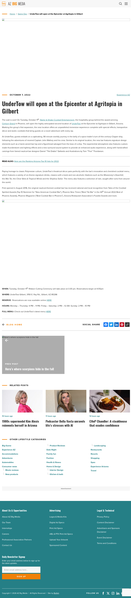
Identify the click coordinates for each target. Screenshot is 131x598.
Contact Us (7, 545)
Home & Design (53, 466)
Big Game (6, 445)
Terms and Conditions (106, 543)
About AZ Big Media (11, 516)
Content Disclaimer (105, 522)
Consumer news (9, 466)
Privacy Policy (103, 516)
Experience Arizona (100, 466)
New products (11, 474)
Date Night (51, 449)
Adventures (7, 458)
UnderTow (76, 123)
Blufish (56, 593)
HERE (49, 300)
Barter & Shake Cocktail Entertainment (57, 119)
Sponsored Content (58, 545)
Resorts (94, 453)
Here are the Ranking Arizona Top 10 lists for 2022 (36, 161)
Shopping (95, 458)
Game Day (22, 13)
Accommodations (10, 453)
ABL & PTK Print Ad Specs (61, 533)
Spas (93, 462)
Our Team (6, 522)
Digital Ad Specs (57, 522)
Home (12, 13)
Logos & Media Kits (58, 516)
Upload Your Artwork (59, 539)
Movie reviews (12, 470)
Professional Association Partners (17, 539)
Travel (93, 470)
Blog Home (14, 324)
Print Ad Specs (56, 528)
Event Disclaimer (104, 537)
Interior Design (56, 470)
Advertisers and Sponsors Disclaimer (108, 530)
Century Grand (8, 123)
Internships (7, 528)
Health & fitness (53, 462)
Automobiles (8, 462)
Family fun (51, 453)
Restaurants (96, 449)
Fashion (50, 458)
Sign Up (21, 576)
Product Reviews (57, 445)
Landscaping (100, 445)
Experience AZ (123, 94)
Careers (5, 533)
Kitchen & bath (56, 474)
